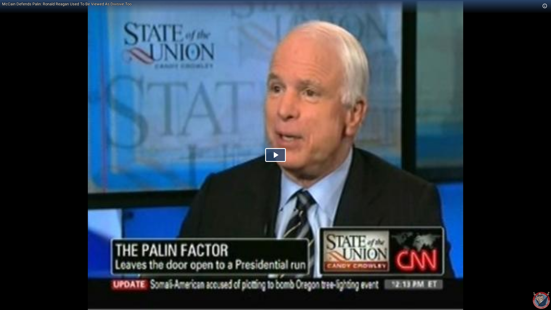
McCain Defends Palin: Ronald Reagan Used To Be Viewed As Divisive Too (67, 4)
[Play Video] (275, 155)
